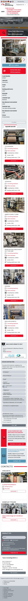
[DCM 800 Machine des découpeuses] (14, 276)
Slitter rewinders (11, 150)
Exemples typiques (7, 596)
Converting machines (12, 148)
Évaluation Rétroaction (8, 595)
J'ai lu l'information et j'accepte (10, 418)
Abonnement (6, 540)
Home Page (6, 587)
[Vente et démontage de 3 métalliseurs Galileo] (14, 508)
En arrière (14, 122)
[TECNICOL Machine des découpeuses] (14, 172)
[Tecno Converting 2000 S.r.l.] (7, 5)
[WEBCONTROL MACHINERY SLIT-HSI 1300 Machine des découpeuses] (14, 240)
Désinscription (15, 540)
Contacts (16, 461)
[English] (2, 1)
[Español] (4, 1)
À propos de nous (7, 589)
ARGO (7, 578)
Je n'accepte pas (7, 420)
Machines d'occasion (16, 444)
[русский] (10, 1)
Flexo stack (7, 488)
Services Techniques (8, 593)
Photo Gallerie (15, 65)
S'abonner (13, 552)
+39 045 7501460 (12, 567)
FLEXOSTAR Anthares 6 (9, 484)
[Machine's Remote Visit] (14, 355)
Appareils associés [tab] (10, 126)
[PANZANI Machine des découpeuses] (14, 47)
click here (9, 351)
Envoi (13, 425)
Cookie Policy (6, 582)
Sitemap (5, 584)
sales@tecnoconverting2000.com (14, 569)
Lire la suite (13, 160)
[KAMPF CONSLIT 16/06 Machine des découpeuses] (14, 204)
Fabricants (5, 592)
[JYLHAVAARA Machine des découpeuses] (14, 136)
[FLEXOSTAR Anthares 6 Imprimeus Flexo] (14, 477)
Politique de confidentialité (7, 542)
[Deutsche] (8, 1)
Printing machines (9, 486)
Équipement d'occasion (8, 590)
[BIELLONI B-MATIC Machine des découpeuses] (14, 311)
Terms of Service (13, 549)
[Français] (6, 1)
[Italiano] (12, 1)
